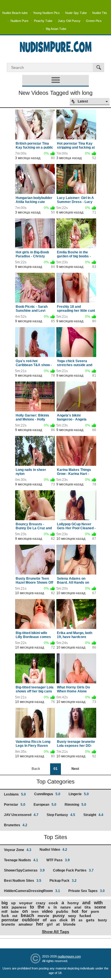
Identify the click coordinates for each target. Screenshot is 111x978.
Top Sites (55, 837)
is (55, 907)
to (32, 907)
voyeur (25, 903)
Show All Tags (55, 931)
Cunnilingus (47, 794)
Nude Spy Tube (76, 13)
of (45, 919)
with (98, 902)
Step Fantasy (61, 815)
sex (4, 907)
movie (43, 915)
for (84, 911)
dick (63, 920)
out (14, 916)
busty (102, 920)
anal (77, 907)
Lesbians (15, 794)
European (45, 805)
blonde (69, 924)
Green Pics (94, 20)
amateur (25, 924)
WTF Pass (58, 860)
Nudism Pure (19, 20)
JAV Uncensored (21, 815)
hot (75, 911)
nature (65, 907)
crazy (40, 903)
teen (34, 912)
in (73, 919)
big (4, 902)
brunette (8, 924)
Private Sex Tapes (86, 891)
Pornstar (14, 805)
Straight (93, 815)
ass (53, 920)
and (86, 902)
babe (15, 912)
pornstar (9, 919)
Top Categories (55, 781)
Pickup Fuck (63, 881)
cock (53, 903)
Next (75, 769)
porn (95, 911)
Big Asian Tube (56, 28)
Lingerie (79, 794)
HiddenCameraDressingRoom (32, 891)
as (81, 920)
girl (50, 924)
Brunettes (15, 825)
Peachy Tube (43, 20)
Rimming (75, 805)
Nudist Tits (99, 13)
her (39, 924)
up (13, 903)
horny (73, 903)
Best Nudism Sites (22, 881)
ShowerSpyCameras (24, 870)
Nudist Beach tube (15, 13)
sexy (72, 916)
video (47, 911)
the (41, 907)
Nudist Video (53, 850)
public (62, 911)
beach (27, 915)
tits (88, 907)
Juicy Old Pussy (69, 20)
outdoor (30, 919)
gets (90, 920)
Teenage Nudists (21, 860)
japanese (19, 907)
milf (4, 912)
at (58, 924)
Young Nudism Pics (46, 13)
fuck (5, 916)
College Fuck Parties (73, 870)
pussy (59, 915)
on (25, 911)
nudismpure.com (69, 956)
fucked (85, 916)
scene (100, 907)
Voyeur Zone (17, 850)
